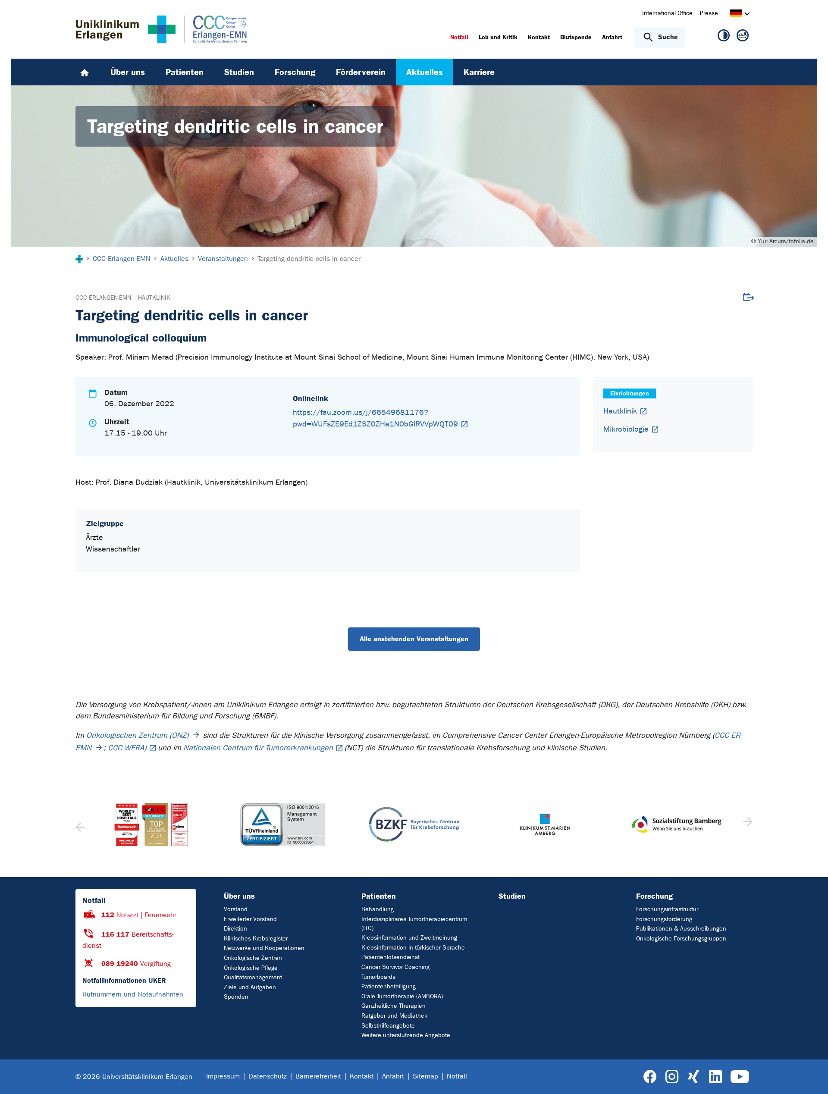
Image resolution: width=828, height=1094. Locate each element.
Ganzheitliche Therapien (393, 1005)
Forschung (654, 896)
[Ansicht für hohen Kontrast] (724, 37)
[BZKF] (282, 824)
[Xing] (693, 1077)
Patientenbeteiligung (388, 986)
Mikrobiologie (626, 429)
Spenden (236, 996)
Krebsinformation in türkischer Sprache (413, 947)
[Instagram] (671, 1077)
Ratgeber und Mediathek (394, 1015)
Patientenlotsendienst (390, 957)
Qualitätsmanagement (253, 977)
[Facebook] (650, 1077)
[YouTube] (740, 1077)
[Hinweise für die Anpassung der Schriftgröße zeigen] (743, 37)
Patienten (378, 896)
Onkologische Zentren (253, 958)
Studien (512, 896)
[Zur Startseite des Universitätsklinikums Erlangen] (126, 29)
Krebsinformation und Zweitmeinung (409, 937)
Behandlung (377, 909)
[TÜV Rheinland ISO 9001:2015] (151, 824)
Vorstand (236, 909)
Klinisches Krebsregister (256, 938)
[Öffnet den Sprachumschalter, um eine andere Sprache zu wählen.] (736, 14)
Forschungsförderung (664, 919)
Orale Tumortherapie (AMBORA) (402, 996)
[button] (747, 824)
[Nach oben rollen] (811, 1076)
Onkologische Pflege (251, 968)
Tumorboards (378, 977)
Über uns (239, 896)
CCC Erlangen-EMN (103, 297)
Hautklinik (154, 297)
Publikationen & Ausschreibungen (681, 928)
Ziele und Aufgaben (250, 987)
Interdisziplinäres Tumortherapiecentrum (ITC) (414, 923)
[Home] (84, 72)
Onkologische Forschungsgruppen (681, 938)
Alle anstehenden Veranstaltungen (414, 639)
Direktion (235, 928)
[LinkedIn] (715, 1077)
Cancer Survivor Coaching (395, 967)
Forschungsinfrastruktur (667, 909)
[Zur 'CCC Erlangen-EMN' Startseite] (211, 29)
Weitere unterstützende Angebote (405, 1035)
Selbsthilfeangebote (388, 1025)
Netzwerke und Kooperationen (264, 948)
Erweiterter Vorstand (250, 919)
